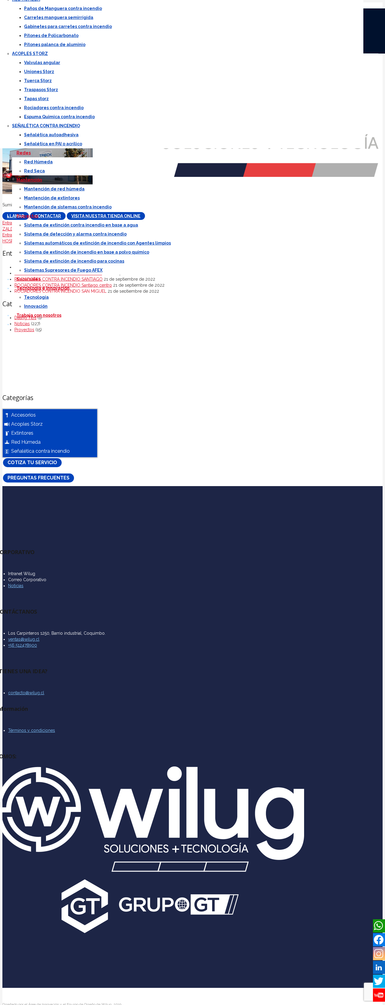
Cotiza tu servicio (32, 462)
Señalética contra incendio (40, 451)
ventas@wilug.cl (23, 639)
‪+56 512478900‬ (22, 645)
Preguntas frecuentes (38, 478)
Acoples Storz (27, 424)
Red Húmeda (26, 442)
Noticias (15, 585)
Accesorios (23, 415)
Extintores (22, 433)
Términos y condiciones (31, 730)
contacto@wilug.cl (26, 692)
